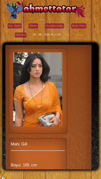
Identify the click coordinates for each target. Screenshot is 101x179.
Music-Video (79, 25)
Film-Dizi (21, 35)
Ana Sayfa (14, 25)
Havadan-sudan (54, 25)
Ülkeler (33, 25)
